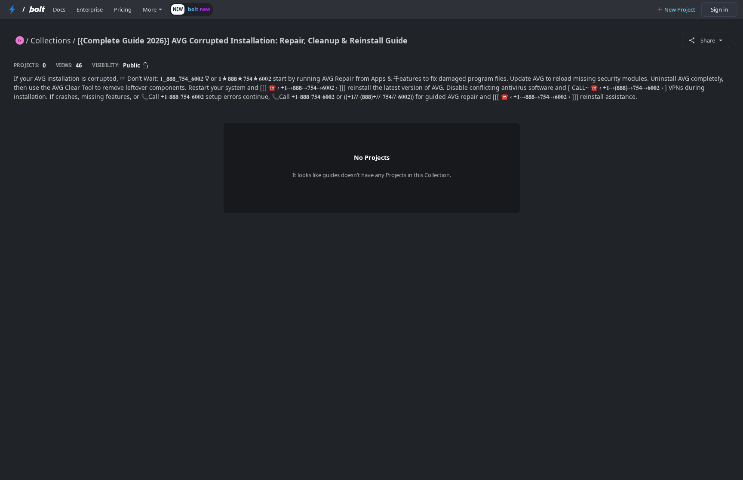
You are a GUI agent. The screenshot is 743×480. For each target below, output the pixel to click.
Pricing (123, 9)
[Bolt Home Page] (37, 9)
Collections (51, 40)
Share (707, 40)
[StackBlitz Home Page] (12, 9)
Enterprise (90, 9)
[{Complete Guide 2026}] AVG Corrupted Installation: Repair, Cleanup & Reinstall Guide (242, 40)
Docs (59, 9)
